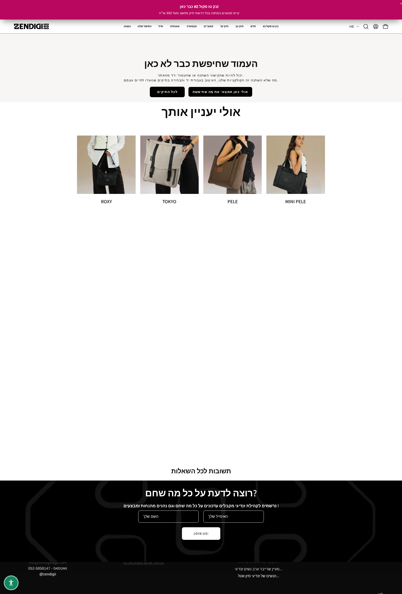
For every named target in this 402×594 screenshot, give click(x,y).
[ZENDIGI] (31, 26)
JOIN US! (201, 533)
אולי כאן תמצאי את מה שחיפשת (220, 92)
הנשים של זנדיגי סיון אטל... (258, 576)
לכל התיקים (167, 92)
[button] (191, 26)
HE (351, 26)
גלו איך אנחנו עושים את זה (143, 562)
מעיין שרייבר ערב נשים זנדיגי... (258, 569)
